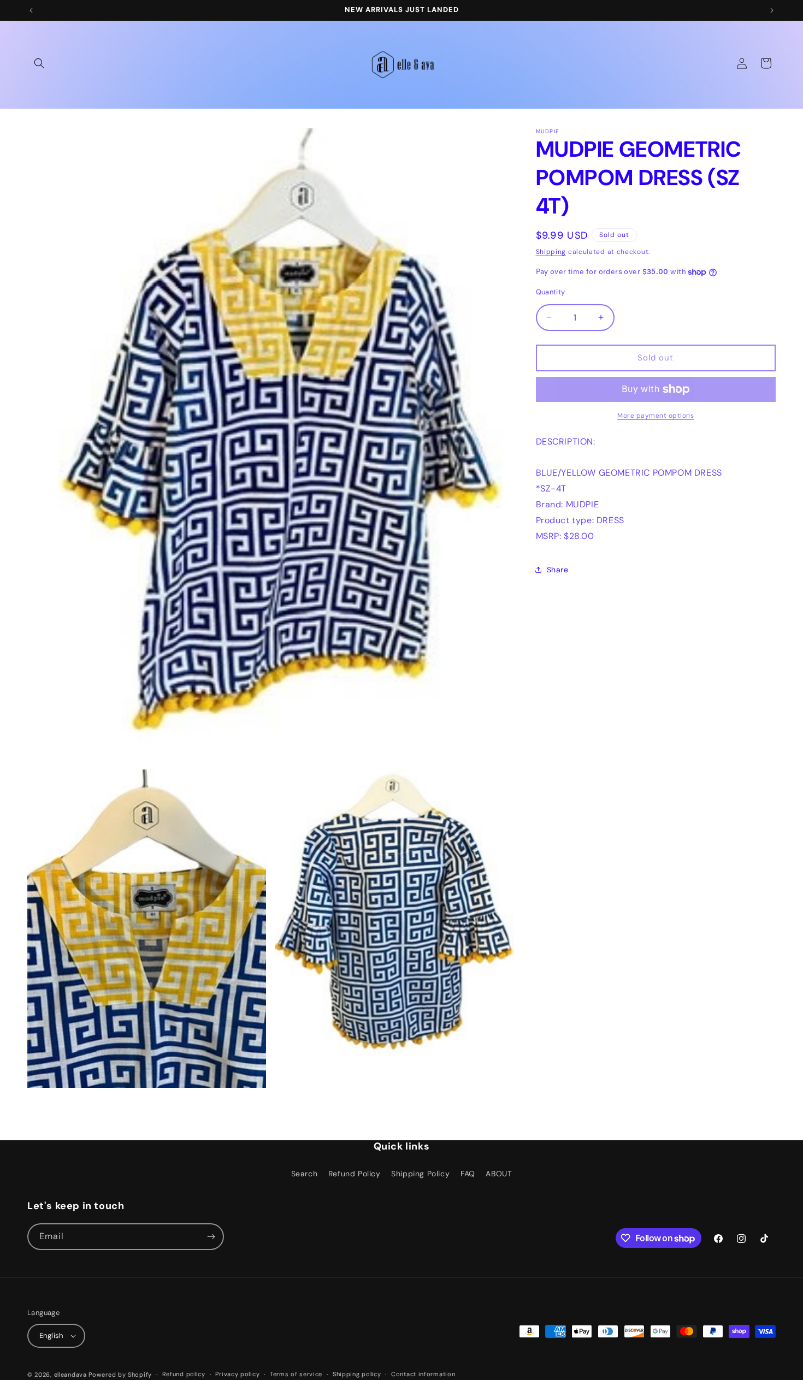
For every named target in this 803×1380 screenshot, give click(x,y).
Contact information (423, 1374)
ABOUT (499, 1173)
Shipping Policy (420, 1173)
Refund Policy (354, 1173)
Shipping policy (357, 1374)
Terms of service (296, 1374)
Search (304, 1173)
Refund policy (183, 1374)
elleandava (70, 1374)
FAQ (467, 1173)
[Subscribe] (211, 1236)
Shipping (551, 251)
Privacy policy (237, 1374)
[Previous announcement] (31, 10)
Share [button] (558, 569)
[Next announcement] (772, 10)
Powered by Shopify (120, 1374)
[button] (39, 63)
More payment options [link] (655, 415)
